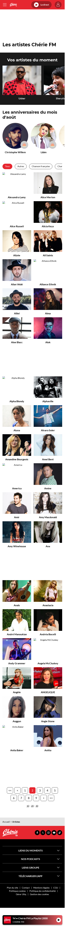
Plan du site (12, 887)
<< (10, 790)
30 (37, 806)
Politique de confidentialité (42, 891)
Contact (26, 887)
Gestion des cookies (39, 894)
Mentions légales (41, 887)
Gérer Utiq (21, 894)
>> (51, 798)
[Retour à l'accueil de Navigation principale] (13, 4)
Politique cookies (17, 891)
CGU (55, 887)
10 (28, 806)
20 (32, 806)
